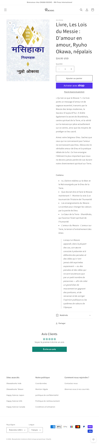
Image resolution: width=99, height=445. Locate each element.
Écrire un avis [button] (49, 349)
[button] (5, 10)
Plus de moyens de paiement (74, 92)
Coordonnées (41, 383)
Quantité (59, 64)
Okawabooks (16, 439)
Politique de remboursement (47, 401)
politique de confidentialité (46, 395)
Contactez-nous (71, 383)
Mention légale (41, 389)
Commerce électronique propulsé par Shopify (36, 439)
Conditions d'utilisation (45, 407)
